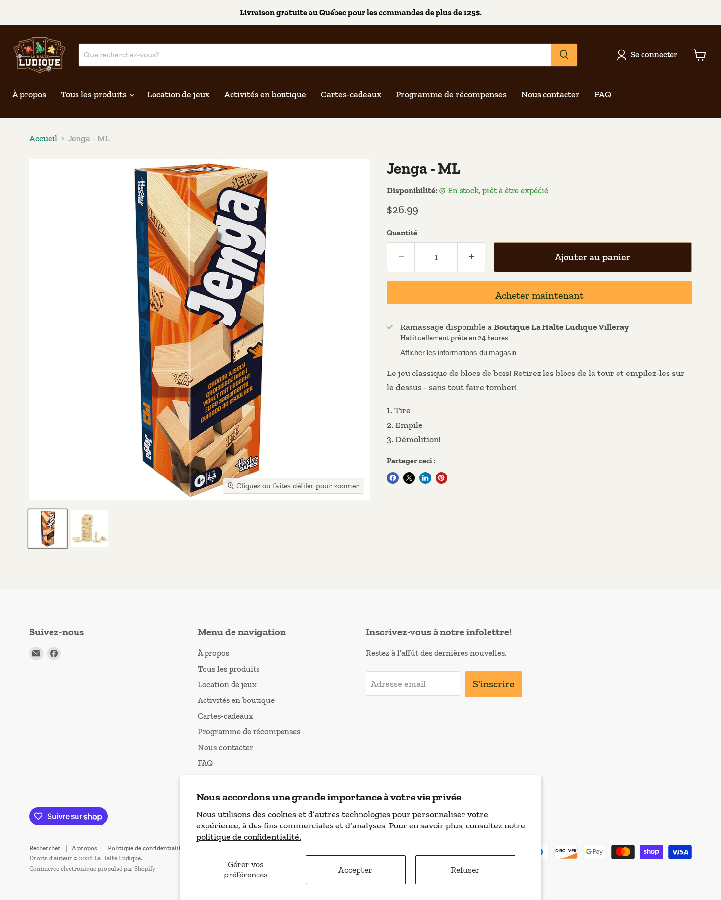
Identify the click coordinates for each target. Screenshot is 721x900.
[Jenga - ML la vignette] (47, 528)
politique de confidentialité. (248, 836)
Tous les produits (95, 94)
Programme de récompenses (451, 94)
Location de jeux (178, 94)
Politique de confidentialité (146, 847)
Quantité (402, 232)
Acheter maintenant (539, 295)
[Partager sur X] (409, 478)
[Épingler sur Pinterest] (441, 478)
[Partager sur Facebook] (393, 478)
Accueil (43, 138)
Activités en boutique (265, 94)
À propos (29, 94)
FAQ (602, 94)
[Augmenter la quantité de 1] (471, 257)
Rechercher (45, 847)
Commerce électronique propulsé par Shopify (92, 868)
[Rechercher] (564, 55)
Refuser (465, 869)
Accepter (355, 869)
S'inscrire (494, 684)
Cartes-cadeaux (351, 94)
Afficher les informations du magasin (458, 353)
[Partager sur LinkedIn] (425, 478)
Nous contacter (550, 94)
